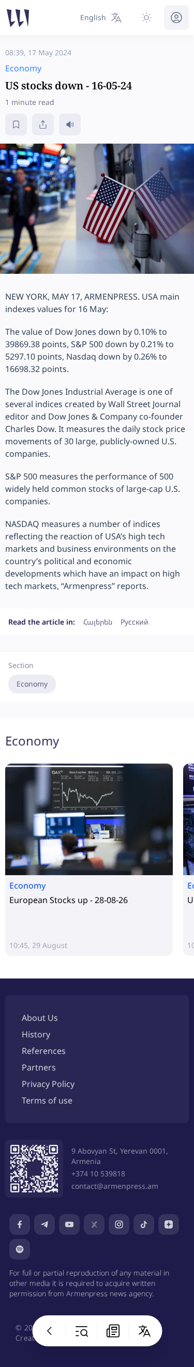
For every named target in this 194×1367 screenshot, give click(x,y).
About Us (40, 1017)
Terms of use (47, 1100)
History (36, 1034)
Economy (32, 684)
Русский (134, 622)
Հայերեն (97, 622)
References (44, 1051)
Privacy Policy (48, 1084)
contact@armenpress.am (114, 1186)
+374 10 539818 (98, 1173)
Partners (39, 1067)
